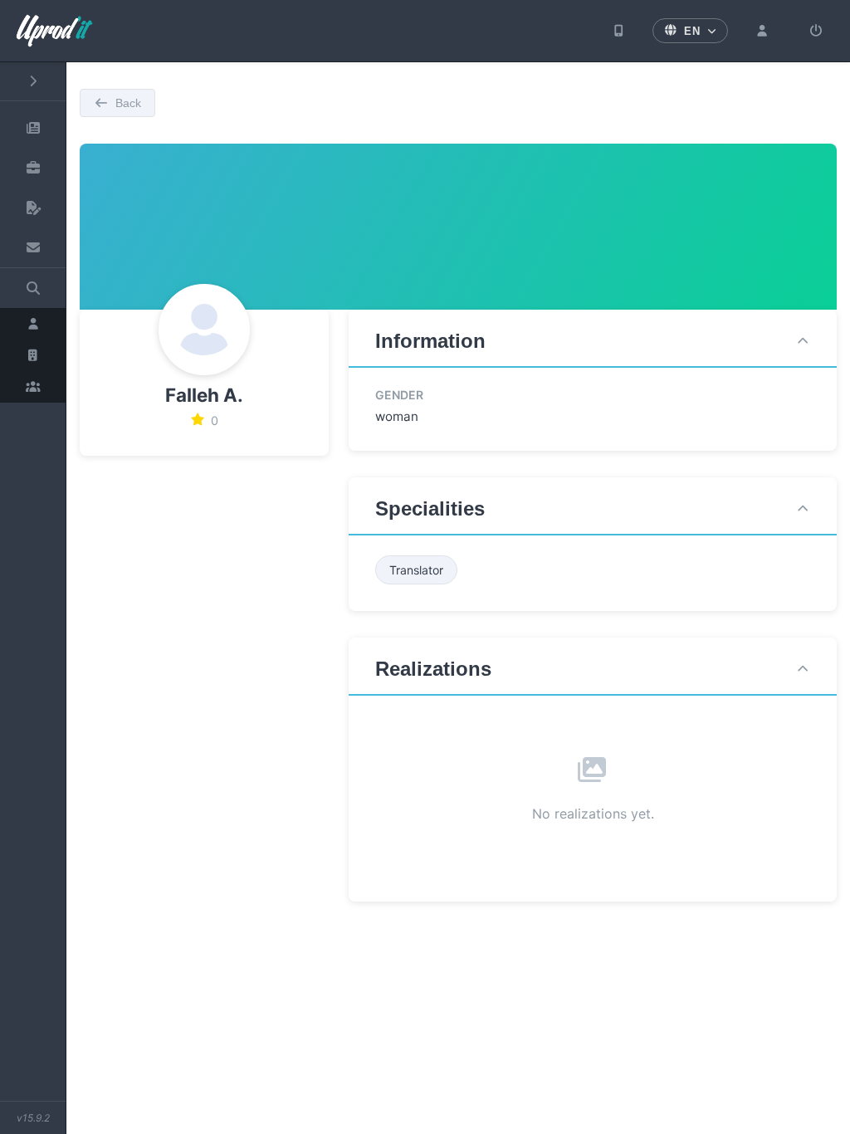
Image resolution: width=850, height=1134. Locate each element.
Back (128, 103)
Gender (399, 395)
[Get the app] (619, 30)
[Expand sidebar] (33, 81)
